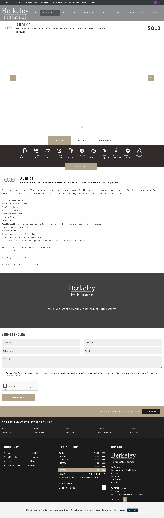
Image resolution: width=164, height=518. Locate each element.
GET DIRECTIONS (66, 484)
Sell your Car (70, 13)
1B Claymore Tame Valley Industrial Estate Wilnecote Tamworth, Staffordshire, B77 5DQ (58, 3)
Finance (118, 13)
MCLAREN (70, 432)
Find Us (155, 13)
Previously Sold (137, 13)
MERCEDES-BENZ (105, 432)
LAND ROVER (39, 432)
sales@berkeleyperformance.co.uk (128, 494)
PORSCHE (134, 432)
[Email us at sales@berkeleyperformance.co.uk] (160, 2)
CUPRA (101, 428)
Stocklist (48, 13)
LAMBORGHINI (7, 432)
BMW (68, 428)
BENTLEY (37, 428)
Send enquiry (18, 397)
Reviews (104, 13)
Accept (132, 510)
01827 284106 (11, 3)
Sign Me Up (151, 411)
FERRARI (133, 428)
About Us (89, 13)
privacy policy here (11, 375)
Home (9, 453)
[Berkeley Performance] (15, 13)
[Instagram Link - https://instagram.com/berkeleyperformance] (155, 2)
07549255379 (119, 491)
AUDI (4, 428)
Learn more (119, 510)
